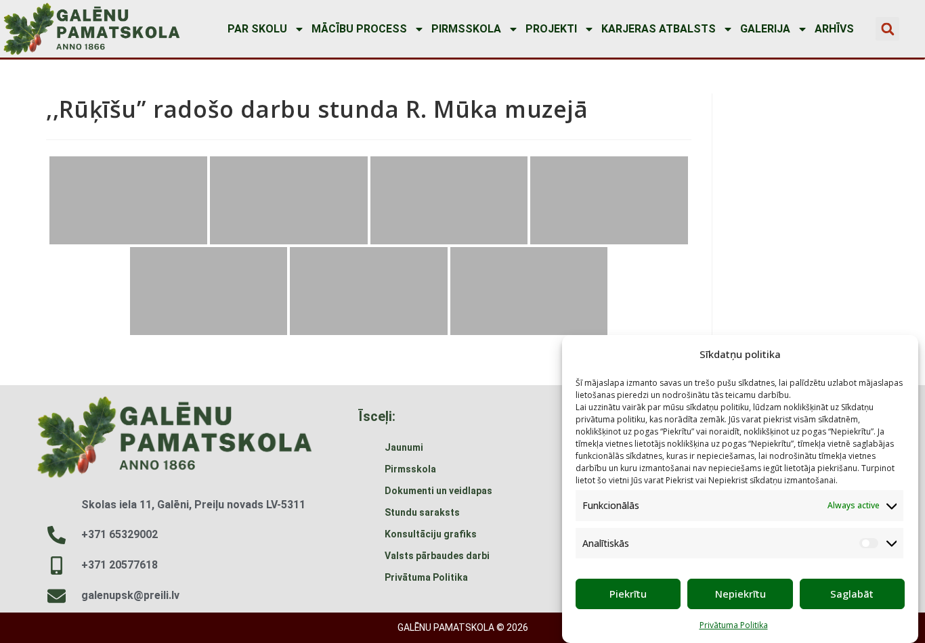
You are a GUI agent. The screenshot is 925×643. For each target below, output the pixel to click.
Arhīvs (834, 28)
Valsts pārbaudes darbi (437, 555)
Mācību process (359, 28)
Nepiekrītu (740, 593)
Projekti (551, 28)
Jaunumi (404, 447)
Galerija (765, 28)
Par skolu (257, 28)
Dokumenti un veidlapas (438, 490)
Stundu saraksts (422, 512)
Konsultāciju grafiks (431, 534)
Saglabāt (852, 593)
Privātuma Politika (734, 625)
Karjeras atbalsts (658, 28)
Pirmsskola (466, 28)
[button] (887, 29)
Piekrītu (628, 593)
